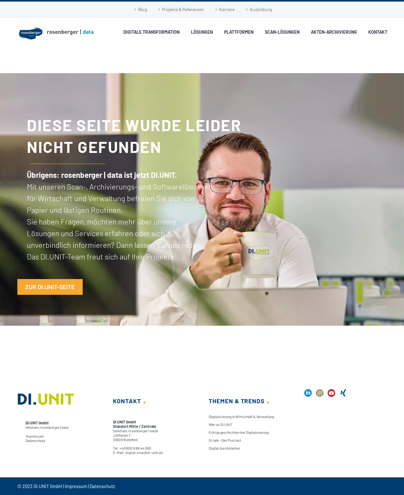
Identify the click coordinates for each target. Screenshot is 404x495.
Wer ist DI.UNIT (221, 424)
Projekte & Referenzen (183, 9)
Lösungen (202, 32)
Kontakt (377, 32)
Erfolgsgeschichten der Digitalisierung (239, 432)
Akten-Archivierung (334, 32)
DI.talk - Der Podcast (225, 440)
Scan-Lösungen (282, 32)
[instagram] (320, 395)
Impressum (35, 436)
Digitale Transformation (151, 32)
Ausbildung (261, 9)
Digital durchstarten (224, 448)
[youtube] (331, 395)
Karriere (227, 9)
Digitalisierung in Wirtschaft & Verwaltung (241, 416)
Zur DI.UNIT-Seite (50, 286)
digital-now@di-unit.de (144, 452)
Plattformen (238, 32)
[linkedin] (308, 395)
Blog (142, 9)
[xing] (343, 395)
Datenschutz (35, 440)
